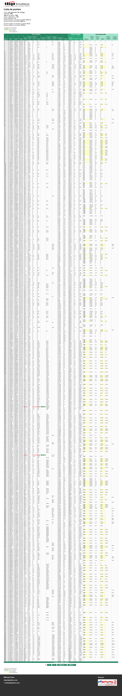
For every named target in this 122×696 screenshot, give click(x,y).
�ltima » (71, 665)
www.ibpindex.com (10, 680)
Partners (101, 677)
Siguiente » (62, 665)
